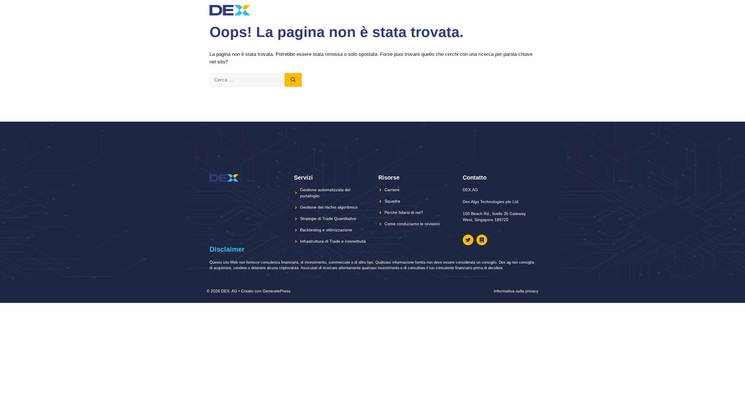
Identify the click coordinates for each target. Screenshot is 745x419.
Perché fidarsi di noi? (403, 212)
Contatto (511, 10)
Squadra (461, 10)
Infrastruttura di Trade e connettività (333, 241)
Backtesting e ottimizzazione (326, 230)
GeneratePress (276, 291)
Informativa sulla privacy (516, 291)
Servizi (485, 10)
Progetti (406, 10)
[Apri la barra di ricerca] (530, 10)
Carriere (392, 189)
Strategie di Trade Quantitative (328, 218)
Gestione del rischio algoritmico (329, 207)
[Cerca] (293, 80)
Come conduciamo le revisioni (412, 223)
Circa (437, 10)
